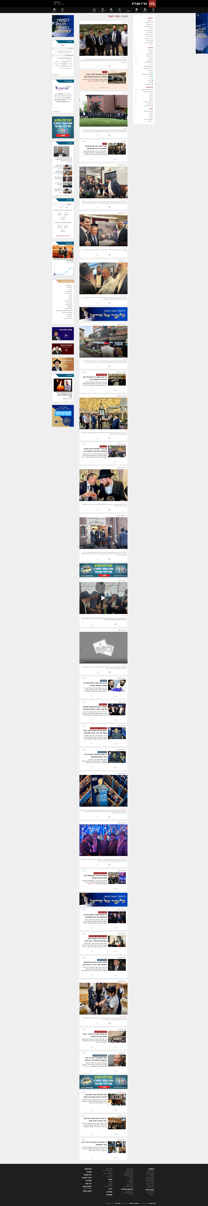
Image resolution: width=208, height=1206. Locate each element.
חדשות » (83, 141)
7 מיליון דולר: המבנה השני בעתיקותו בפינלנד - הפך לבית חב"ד (96, 941)
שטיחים (70, 295)
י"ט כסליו (130, 1194)
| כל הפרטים (99, 1042)
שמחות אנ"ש (150, 1179)
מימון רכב (70, 299)
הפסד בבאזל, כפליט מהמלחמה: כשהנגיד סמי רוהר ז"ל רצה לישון (95, 963)
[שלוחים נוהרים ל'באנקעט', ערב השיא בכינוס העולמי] (117, 878)
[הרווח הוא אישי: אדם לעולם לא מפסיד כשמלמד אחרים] (117, 686)
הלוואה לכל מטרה (68, 301)
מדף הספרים (129, 1170)
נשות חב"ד (151, 1182)
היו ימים (152, 1195)
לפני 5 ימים (70, 262)
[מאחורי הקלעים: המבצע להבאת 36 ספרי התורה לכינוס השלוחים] (117, 709)
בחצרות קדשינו (150, 1177)
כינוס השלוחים (129, 1191)
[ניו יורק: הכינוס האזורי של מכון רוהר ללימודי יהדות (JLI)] (117, 1123)
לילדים (131, 1178)
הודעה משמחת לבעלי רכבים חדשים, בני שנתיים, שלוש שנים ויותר (95, 76)
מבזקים (109, 1192)
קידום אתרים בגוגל (68, 293)
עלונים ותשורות (129, 1172)
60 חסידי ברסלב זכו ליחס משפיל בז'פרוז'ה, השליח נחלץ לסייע (64, 395)
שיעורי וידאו (151, 1192)
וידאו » (82, 580)
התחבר (55, 2)
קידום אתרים (69, 287)
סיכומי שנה (109, 1177)
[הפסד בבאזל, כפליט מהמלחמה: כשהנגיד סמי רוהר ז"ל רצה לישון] (117, 965)
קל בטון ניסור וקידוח (68, 318)
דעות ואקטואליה (128, 1173)
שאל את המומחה (128, 1175)
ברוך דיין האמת (150, 1184)
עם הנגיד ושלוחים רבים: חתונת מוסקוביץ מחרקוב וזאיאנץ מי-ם (95, 450)
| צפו (85, 691)
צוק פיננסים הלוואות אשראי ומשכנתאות (64, 310)
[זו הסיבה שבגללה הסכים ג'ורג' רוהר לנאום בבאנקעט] (117, 757)
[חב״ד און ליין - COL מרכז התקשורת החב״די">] (143, 3)
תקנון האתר (87, 1191)
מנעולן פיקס (69, 316)
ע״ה (63, 58)
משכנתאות (70, 306)
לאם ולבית (130, 1177)
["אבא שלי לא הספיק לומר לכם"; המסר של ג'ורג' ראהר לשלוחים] (117, 733)
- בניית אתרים (148, 1203)
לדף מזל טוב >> (56, 111)
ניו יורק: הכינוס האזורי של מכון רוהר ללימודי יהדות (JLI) (95, 1119)
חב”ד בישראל (150, 1171)
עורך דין (70, 289)
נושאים (110, 1185)
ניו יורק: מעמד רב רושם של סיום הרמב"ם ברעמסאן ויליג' (95, 378)
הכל (136, 20)
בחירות (110, 1175)
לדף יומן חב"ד (56, 75)
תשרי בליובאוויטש (128, 1193)
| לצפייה (83, 457)
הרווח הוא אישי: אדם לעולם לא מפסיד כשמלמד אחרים (95, 684)
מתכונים (109, 1195)
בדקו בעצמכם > (90, 81)
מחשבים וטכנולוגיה (128, 1186)
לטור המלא (85, 1066)
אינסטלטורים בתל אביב (67, 312)
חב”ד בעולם (151, 1172)
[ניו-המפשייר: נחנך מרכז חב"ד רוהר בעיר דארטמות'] (117, 1147)
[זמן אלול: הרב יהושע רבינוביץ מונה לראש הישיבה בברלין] (62, 251)
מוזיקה (131, 1180)
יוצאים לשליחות (150, 1180)
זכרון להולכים (150, 1193)
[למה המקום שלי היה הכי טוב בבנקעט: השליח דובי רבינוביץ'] (117, 1060)
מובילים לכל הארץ (68, 308)
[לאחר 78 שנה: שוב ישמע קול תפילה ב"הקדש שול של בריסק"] (117, 1099)
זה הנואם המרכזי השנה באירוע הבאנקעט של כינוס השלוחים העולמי (95, 917)
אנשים (110, 1181)
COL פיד (88, 1180)
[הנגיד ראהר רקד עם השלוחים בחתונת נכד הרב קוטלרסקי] (117, 149)
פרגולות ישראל (69, 314)
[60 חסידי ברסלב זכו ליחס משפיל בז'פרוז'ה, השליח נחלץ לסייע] (63, 385)
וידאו (110, 1189)
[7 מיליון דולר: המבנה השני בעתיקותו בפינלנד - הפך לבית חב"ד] (117, 941)
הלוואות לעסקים (68, 304)
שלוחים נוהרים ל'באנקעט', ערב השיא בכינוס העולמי (95, 876)
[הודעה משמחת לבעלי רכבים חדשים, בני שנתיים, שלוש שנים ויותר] (117, 77)
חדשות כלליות (150, 1187)
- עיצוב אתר (130, 1203)
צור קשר (88, 1183)
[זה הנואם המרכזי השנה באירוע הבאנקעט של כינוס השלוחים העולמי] (117, 917)
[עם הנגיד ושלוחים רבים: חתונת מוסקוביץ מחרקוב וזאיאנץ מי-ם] (117, 451)
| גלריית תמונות (91, 884)
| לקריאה (84, 947)
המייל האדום (87, 1178)
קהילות (152, 1176)
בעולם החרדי (150, 1185)
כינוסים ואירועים (150, 1174)
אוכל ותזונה (130, 1182)
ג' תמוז (110, 1172)
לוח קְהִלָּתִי (88, 1175)
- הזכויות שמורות (113, 1203)
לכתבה (115, 159)
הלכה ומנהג (130, 1169)
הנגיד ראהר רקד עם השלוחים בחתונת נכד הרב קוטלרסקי (96, 147)
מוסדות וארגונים (108, 1186)
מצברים (70, 297)
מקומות (110, 1183)
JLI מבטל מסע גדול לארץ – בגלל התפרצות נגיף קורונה (95, 1035)
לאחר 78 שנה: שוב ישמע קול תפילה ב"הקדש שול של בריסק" (95, 1095)
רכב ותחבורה (129, 1185)
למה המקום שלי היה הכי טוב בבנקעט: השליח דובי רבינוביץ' (96, 1059)
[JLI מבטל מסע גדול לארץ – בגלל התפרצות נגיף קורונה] (117, 1037)
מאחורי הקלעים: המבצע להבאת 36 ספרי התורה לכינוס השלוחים (95, 708)
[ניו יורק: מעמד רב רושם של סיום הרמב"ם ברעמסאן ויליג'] (117, 380)
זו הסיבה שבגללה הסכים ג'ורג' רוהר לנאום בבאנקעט (95, 755)
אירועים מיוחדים (108, 1173)
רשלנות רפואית (69, 291)
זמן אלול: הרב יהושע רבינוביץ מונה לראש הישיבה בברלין (63, 259)
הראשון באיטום (69, 285)
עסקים (89, 1172)
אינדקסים (88, 1169)
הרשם (58, 2)
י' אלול (66, 399)
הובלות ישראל (69, 303)
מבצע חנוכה (109, 1169)
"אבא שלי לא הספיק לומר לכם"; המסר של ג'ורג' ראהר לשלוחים (95, 731)
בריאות (131, 1183)
